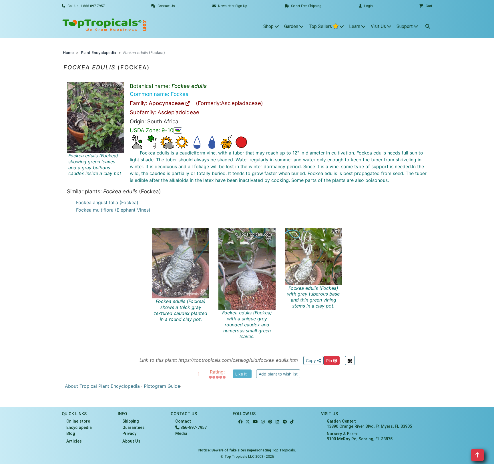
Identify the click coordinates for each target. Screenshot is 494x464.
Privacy (129, 433)
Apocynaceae (167, 103)
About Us (131, 441)
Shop (269, 26)
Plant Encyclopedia (98, 52)
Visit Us (379, 26)
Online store (78, 421)
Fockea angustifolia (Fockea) (107, 202)
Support (405, 26)
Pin (329, 360)
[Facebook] (240, 421)
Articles (74, 441)
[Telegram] (285, 421)
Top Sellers (321, 26)
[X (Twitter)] (248, 421)
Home (68, 52)
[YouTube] (255, 421)
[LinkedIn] (277, 421)
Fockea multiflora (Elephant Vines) (113, 210)
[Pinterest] (270, 421)
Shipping (130, 421)
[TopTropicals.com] (105, 25)
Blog (70, 433)
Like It (241, 373)
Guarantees (133, 427)
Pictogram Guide (162, 386)
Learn (355, 26)
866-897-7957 (193, 427)
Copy (311, 360)
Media (181, 433)
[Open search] (427, 25)
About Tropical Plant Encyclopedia (102, 386)
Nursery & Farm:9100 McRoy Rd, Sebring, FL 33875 (360, 436)
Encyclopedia (79, 427)
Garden (291, 26)
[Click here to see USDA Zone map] (178, 130)
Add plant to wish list (278, 373)
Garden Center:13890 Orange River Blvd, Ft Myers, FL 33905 (369, 424)
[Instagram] (263, 421)
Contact (183, 421)
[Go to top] (477, 455)
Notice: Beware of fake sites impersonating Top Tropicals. (247, 450)
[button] (425, 6)
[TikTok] (292, 421)
